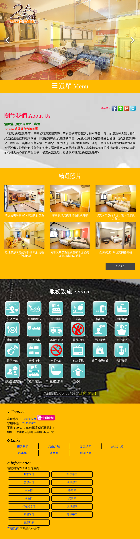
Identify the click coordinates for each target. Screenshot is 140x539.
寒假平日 (72, 514)
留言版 (54, 453)
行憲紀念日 (28, 506)
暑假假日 (72, 482)
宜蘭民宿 (13, 528)
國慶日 (29, 498)
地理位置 (86, 453)
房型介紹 (54, 446)
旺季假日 (29, 474)
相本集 (22, 453)
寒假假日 (29, 514)
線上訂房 (117, 446)
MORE (120, 266)
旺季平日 (72, 474)
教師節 (72, 490)
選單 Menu (73, 86)
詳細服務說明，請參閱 (70, 393)
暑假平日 (29, 482)
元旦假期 (72, 506)
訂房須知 (85, 446)
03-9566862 (29, 423)
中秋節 (29, 490)
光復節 (72, 498)
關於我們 (22, 446)
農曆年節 (29, 522)
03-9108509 (29, 418)
